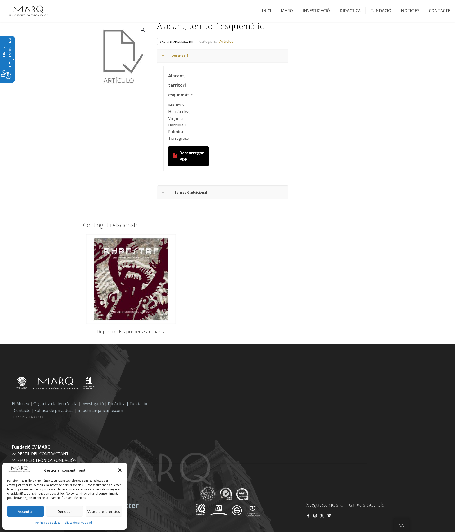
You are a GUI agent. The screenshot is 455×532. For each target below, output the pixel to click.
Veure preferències (103, 511)
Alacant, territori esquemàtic (210, 26)
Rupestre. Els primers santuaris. (131, 331)
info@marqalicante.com (100, 410)
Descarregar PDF (191, 156)
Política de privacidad (77, 523)
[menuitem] (266, 10)
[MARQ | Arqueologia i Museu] (28, 10)
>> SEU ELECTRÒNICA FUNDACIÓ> (44, 460)
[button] (120, 470)
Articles (226, 41)
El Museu (20, 403)
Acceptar (25, 511)
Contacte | (23, 410)
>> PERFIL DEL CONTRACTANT (40, 453)
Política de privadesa (54, 410)
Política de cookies (47, 523)
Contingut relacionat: (110, 225)
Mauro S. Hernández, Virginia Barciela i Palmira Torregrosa (179, 121)
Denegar (65, 511)
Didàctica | (119, 403)
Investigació (93, 403)
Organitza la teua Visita (55, 403)
